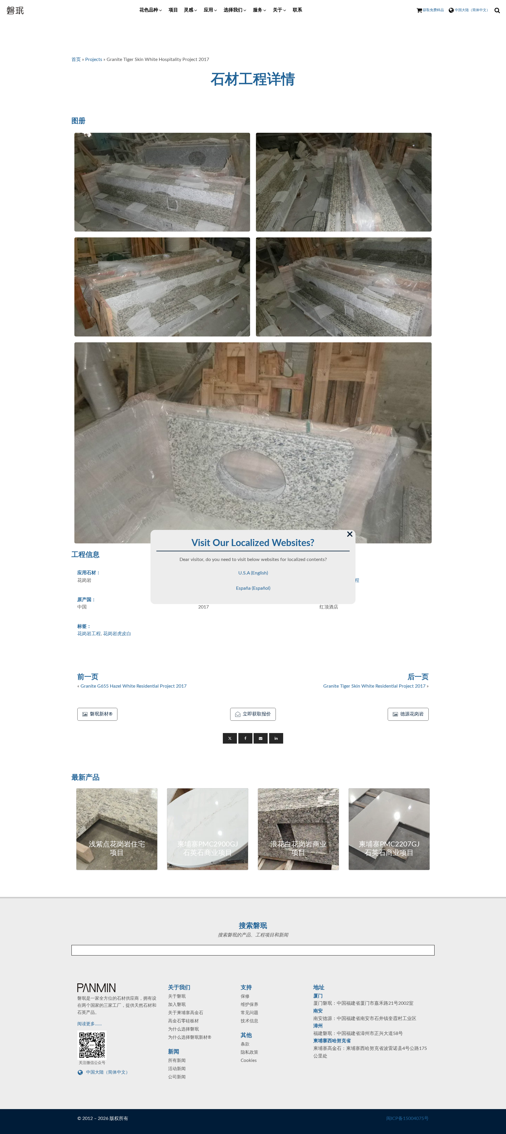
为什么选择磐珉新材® (189, 1037)
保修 (245, 996)
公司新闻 (177, 1077)
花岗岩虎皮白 (117, 633)
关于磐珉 (177, 996)
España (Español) (253, 588)
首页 (76, 59)
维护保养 (249, 1004)
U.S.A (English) (253, 573)
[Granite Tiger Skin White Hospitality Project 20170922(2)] (344, 182)
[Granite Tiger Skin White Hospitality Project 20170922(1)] (162, 182)
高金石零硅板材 (183, 1021)
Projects (93, 59)
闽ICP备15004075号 (407, 1118)
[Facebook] (245, 738)
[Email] (261, 738)
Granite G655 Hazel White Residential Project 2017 (134, 686)
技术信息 (249, 1021)
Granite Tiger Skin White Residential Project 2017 (374, 686)
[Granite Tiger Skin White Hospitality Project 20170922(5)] (253, 442)
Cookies (249, 1060)
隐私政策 (249, 1052)
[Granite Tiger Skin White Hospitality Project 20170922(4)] (344, 286)
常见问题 (249, 1013)
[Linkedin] (276, 738)
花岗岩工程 (89, 633)
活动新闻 (177, 1069)
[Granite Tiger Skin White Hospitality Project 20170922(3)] (162, 286)
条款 (245, 1044)
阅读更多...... (90, 1024)
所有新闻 (177, 1060)
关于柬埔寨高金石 (185, 1013)
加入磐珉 (177, 1004)
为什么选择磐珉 (183, 1029)
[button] (151, 10)
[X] (230, 738)
